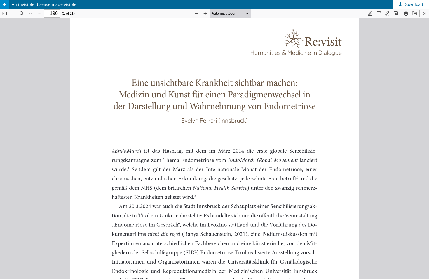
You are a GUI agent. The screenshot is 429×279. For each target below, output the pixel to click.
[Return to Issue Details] (4, 4)
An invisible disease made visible (44, 4)
